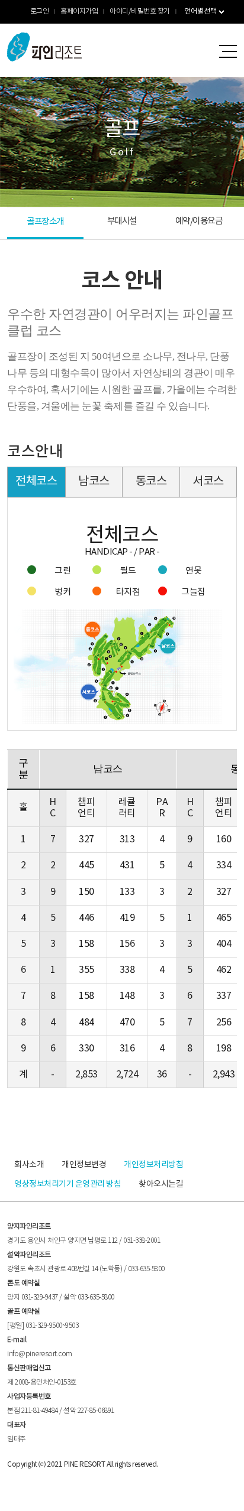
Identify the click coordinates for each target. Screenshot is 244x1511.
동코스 (151, 482)
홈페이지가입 (79, 11)
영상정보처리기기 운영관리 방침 (67, 1184)
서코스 (208, 482)
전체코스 (36, 482)
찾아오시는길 (161, 1184)
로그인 (39, 11)
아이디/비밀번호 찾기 (140, 11)
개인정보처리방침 (153, 1165)
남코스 (94, 482)
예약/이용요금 (199, 221)
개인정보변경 (84, 1165)
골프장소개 (45, 222)
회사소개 (29, 1165)
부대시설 (122, 221)
